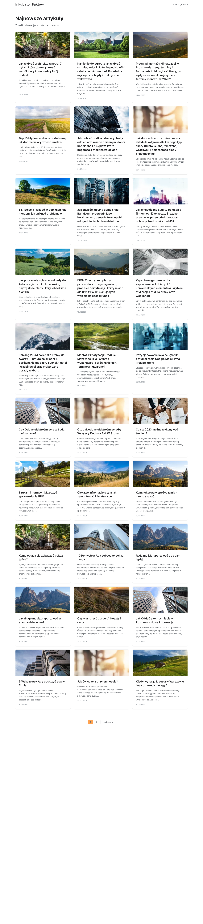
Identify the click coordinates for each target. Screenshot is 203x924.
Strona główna (180, 4)
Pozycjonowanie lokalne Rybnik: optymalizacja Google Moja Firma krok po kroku (158, 358)
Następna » (108, 722)
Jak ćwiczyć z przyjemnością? (97, 681)
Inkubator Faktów (29, 4)
